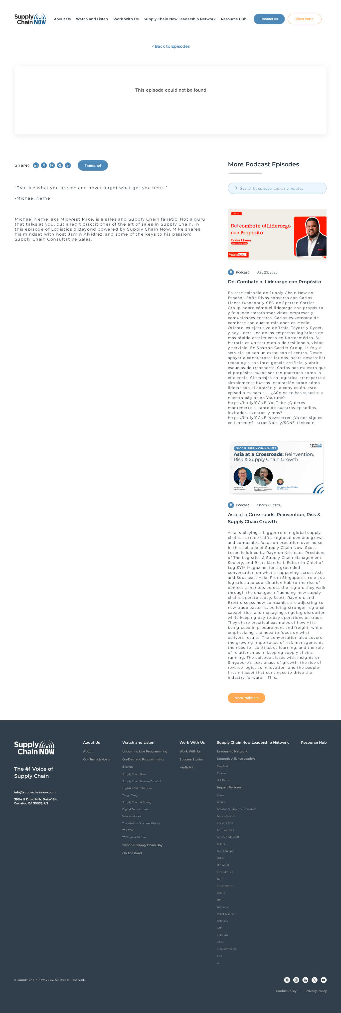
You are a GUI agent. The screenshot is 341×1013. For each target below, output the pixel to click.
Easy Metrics (225, 872)
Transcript (93, 165)
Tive (219, 956)
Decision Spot (225, 851)
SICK (220, 942)
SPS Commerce (227, 949)
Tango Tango (130, 795)
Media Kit (186, 767)
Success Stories (191, 759)
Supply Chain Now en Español (141, 781)
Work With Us (190, 751)
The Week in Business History (141, 823)
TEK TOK (127, 830)
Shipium (222, 935)
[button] (62, 18)
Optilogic (223, 907)
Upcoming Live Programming (144, 751)
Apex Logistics (226, 816)
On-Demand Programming (143, 759)
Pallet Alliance (226, 914)
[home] (30, 18)
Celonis (221, 844)
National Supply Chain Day (142, 845)
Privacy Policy (316, 991)
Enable (221, 773)
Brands (127, 766)
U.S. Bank (223, 780)
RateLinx (222, 921)
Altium (221, 802)
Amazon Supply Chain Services (236, 809)
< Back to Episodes (171, 46)
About (88, 751)
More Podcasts (246, 698)
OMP (220, 900)
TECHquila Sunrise (134, 837)
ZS (218, 963)
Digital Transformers (135, 809)
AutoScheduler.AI (228, 837)
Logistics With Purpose (137, 788)
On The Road (132, 853)
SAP (219, 928)
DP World (223, 865)
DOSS (220, 858)
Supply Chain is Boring (137, 802)
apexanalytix (225, 823)
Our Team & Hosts (96, 759)
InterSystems (225, 886)
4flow (220, 795)
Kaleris (221, 893)
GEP (219, 879)
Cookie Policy (286, 991)
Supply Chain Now (134, 774)
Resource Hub (314, 742)
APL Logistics (225, 830)
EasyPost (222, 766)
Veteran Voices (131, 816)
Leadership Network (232, 751)
